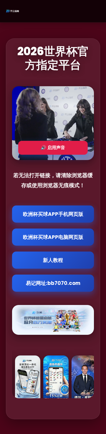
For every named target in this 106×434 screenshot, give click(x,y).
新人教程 (53, 260)
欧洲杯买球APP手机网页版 (53, 214)
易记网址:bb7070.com (53, 283)
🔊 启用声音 (53, 147)
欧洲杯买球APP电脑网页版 (53, 237)
